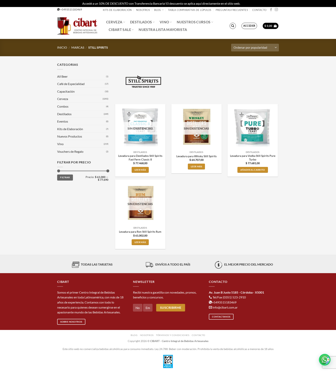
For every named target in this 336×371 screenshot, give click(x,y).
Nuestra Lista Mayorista (163, 30)
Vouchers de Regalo (70, 151)
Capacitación (66, 91)
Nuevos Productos (69, 136)
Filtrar (65, 177)
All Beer (62, 76)
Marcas (77, 47)
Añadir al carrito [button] (252, 169)
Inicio (62, 47)
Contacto (259, 9)
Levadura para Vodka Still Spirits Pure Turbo (252, 157)
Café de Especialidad (71, 84)
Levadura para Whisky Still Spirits (196, 156)
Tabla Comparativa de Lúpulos (189, 9)
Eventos (62, 121)
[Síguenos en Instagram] (276, 9)
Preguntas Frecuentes (232, 9)
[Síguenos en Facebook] (271, 9)
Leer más (140, 169)
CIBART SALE (120, 30)
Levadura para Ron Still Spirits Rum (140, 231)
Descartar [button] (247, 3)
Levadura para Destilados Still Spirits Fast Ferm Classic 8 (140, 157)
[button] (249, 26)
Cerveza (114, 22)
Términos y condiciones (172, 335)
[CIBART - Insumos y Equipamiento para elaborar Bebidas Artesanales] (78, 25)
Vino (164, 22)
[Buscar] (233, 26)
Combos (62, 106)
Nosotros (143, 9)
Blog (157, 9)
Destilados (141, 22)
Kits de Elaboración (117, 9)
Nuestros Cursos (193, 22)
